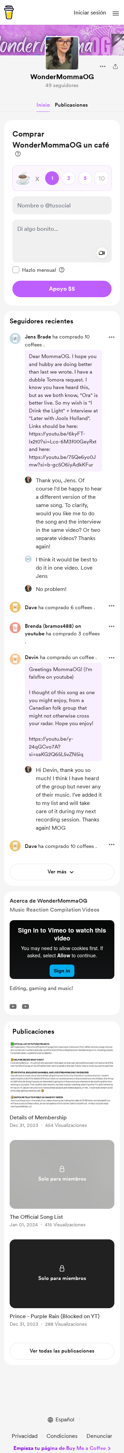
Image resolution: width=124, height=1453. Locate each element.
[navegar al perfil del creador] (62, 53)
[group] (62, 1088)
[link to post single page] (62, 1085)
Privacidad (25, 1436)
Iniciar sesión (90, 12)
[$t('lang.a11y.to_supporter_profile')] (28, 480)
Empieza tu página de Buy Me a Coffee (59, 1448)
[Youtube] (13, 1006)
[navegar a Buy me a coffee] (9, 12)
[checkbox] (34, 269)
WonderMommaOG (62, 77)
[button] (116, 13)
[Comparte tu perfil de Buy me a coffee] (115, 66)
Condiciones (62, 1436)
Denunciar (99, 1436)
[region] (62, 212)
